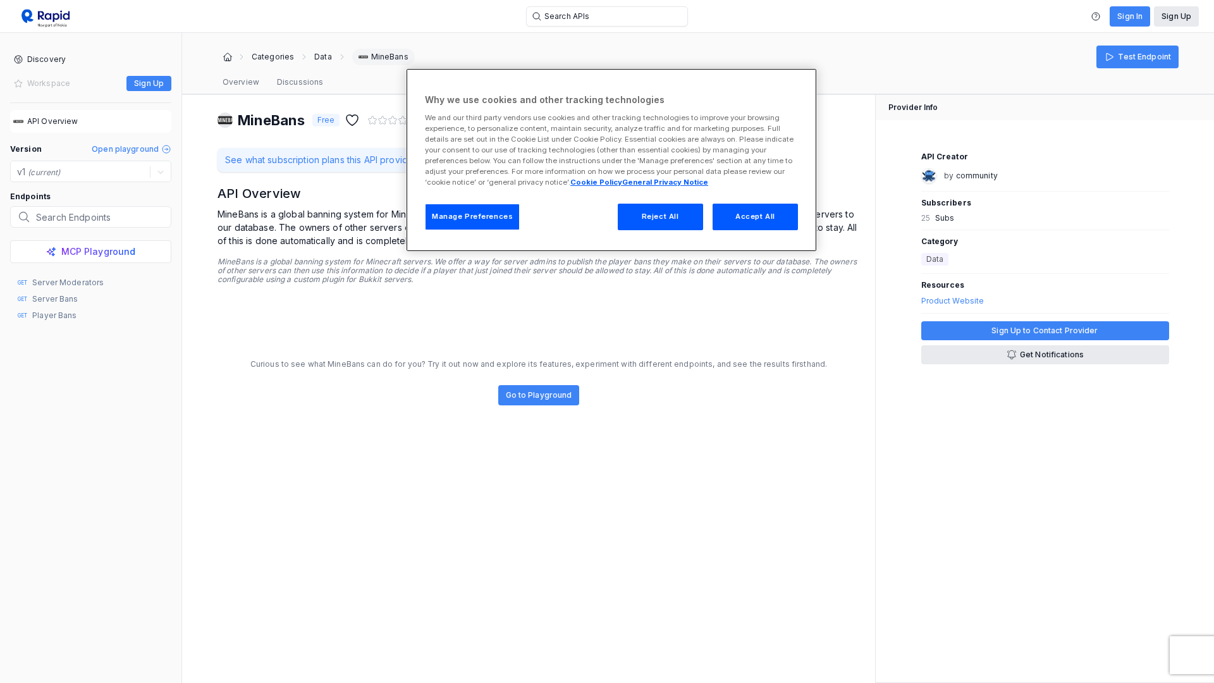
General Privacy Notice (665, 182)
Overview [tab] (241, 82)
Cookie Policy (596, 182)
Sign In (1130, 16)
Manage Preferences (472, 216)
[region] (611, 160)
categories (273, 56)
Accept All (755, 216)
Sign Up (1176, 16)
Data (322, 56)
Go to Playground (539, 395)
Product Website (952, 301)
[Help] (1096, 16)
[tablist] (273, 82)
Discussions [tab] (300, 82)
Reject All (660, 216)
